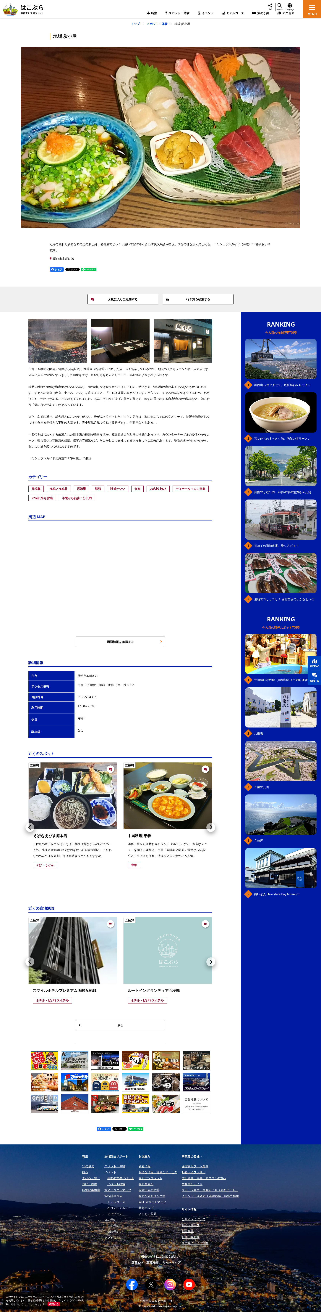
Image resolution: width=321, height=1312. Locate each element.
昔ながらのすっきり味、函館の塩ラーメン (282, 438)
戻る (120, 1025)
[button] (29, 827)
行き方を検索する (198, 299)
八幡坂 (258, 733)
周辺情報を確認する (120, 642)
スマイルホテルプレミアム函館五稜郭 (64, 990)
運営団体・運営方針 (145, 1262)
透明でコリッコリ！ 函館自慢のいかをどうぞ (284, 599)
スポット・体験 (157, 24)
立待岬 (258, 841)
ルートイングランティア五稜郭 (154, 990)
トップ (135, 24)
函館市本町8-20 (63, 259)
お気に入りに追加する (123, 299)
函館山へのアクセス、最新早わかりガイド (282, 385)
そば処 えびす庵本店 (50, 835)
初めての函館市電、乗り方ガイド (276, 546)
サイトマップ (172, 1262)
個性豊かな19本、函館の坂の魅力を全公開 (282, 492)
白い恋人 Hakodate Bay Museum (276, 894)
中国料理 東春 (139, 835)
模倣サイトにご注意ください (160, 1256)
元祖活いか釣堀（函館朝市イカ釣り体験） (282, 680)
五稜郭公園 (261, 787)
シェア (58, 269)
